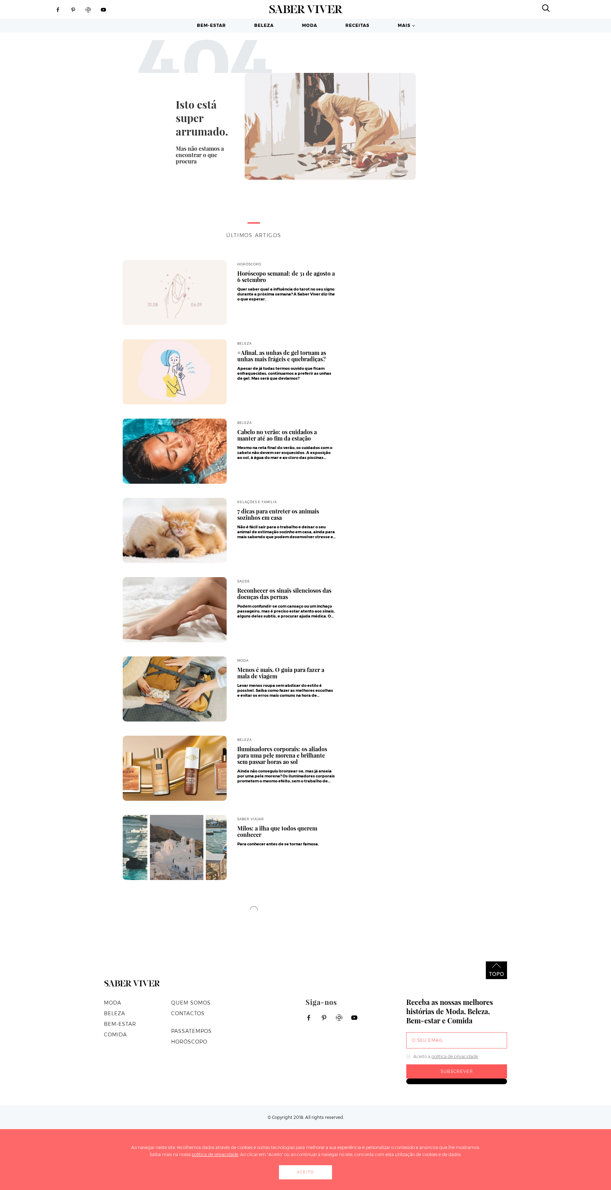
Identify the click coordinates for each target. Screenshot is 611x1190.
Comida (115, 1034)
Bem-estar (211, 25)
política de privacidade (454, 1056)
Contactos (188, 1013)
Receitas (357, 25)
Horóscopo (189, 1042)
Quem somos (191, 1003)
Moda (309, 25)
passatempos (191, 1031)
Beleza (264, 25)
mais (404, 25)
